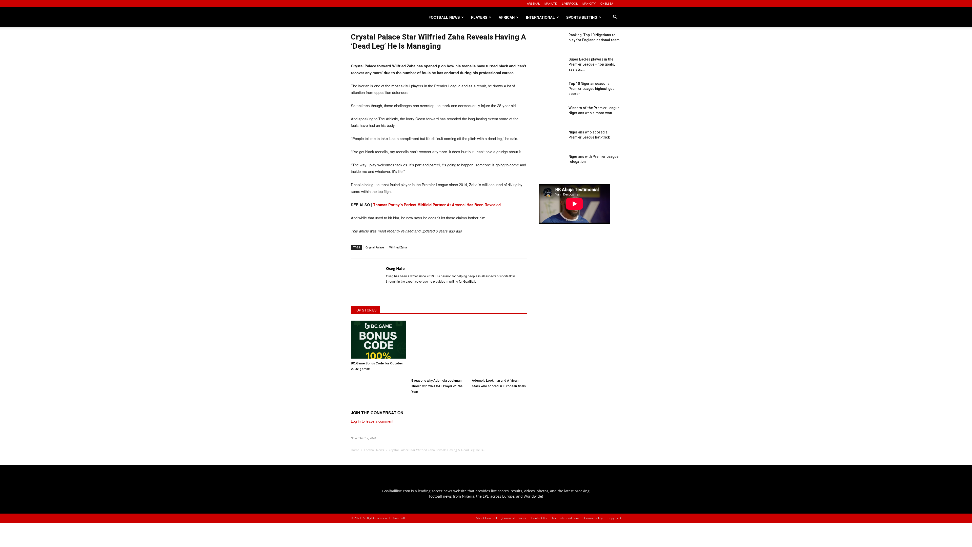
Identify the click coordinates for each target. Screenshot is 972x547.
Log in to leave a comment (372, 421)
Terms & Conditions (565, 518)
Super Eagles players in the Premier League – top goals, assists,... (592, 64)
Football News (444, 17)
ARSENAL (533, 3)
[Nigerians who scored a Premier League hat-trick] (551, 142)
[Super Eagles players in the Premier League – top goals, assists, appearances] (551, 69)
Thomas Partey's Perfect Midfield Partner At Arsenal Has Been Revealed (437, 204)
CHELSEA (606, 3)
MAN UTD (550, 3)
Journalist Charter (514, 518)
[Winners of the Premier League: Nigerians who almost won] (551, 118)
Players (479, 17)
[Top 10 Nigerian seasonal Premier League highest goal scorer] (551, 93)
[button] (615, 17)
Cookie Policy (593, 518)
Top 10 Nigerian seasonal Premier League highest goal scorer (592, 89)
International (540, 17)
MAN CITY (589, 3)
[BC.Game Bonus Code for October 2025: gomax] (378, 340)
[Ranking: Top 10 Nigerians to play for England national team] (551, 45)
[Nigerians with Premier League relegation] (551, 166)
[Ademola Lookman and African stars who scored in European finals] (499, 348)
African (507, 17)
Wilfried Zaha (398, 247)
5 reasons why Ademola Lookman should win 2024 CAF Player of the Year (436, 386)
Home (355, 450)
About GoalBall (486, 518)
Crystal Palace (375, 247)
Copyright (614, 518)
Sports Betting (581, 17)
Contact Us (539, 518)
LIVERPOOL (570, 3)
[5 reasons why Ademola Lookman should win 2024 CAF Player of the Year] (439, 348)
